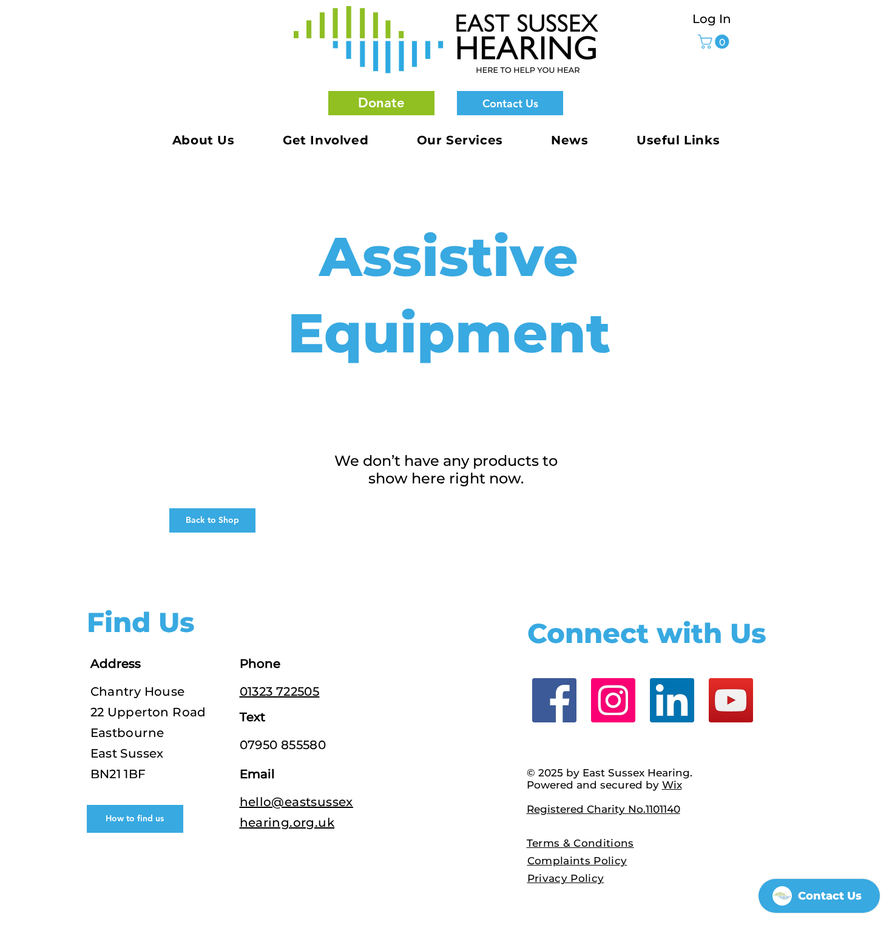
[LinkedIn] (672, 700)
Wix (672, 785)
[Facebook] (554, 700)
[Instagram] (613, 700)
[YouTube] (731, 700)
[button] (381, 103)
